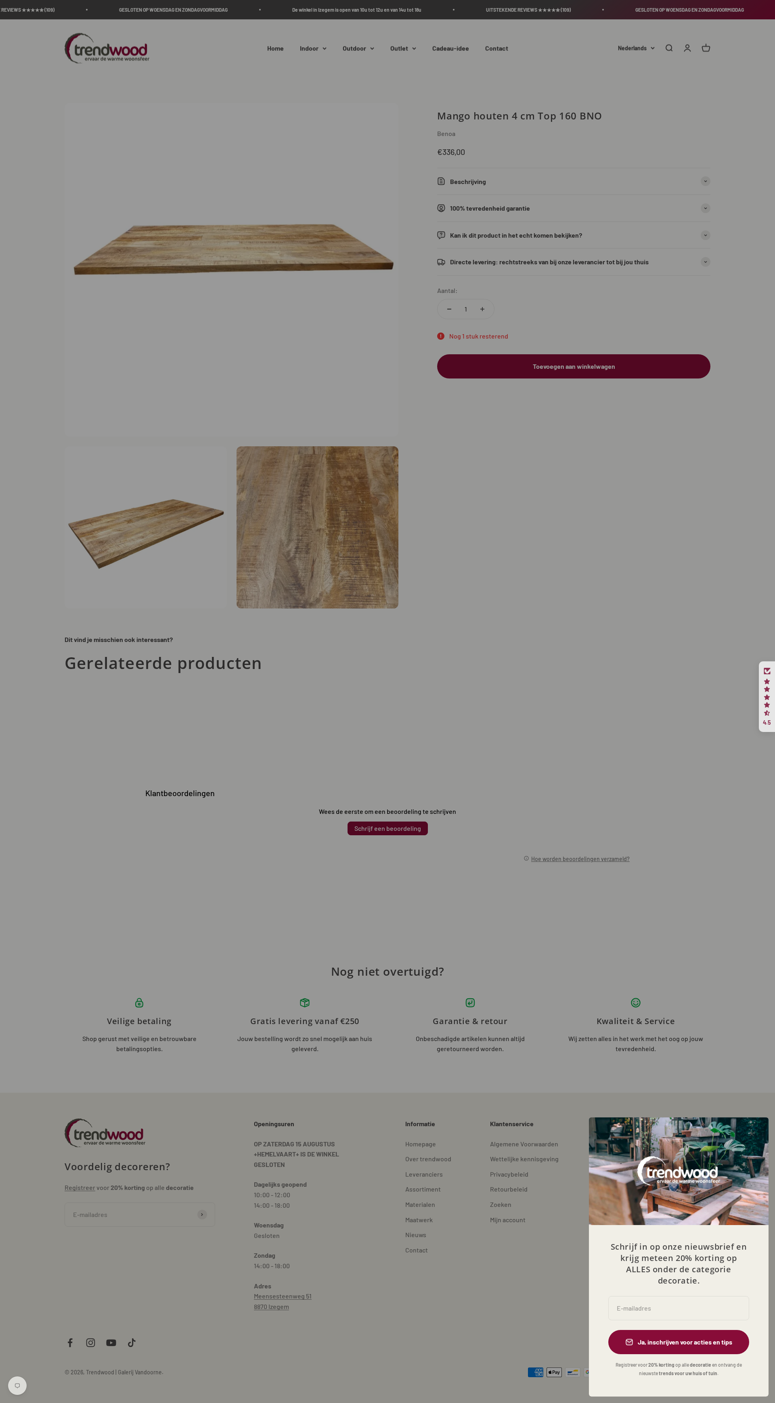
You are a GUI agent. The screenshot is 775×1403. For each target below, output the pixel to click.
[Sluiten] (752, 1134)
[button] (767, 696)
